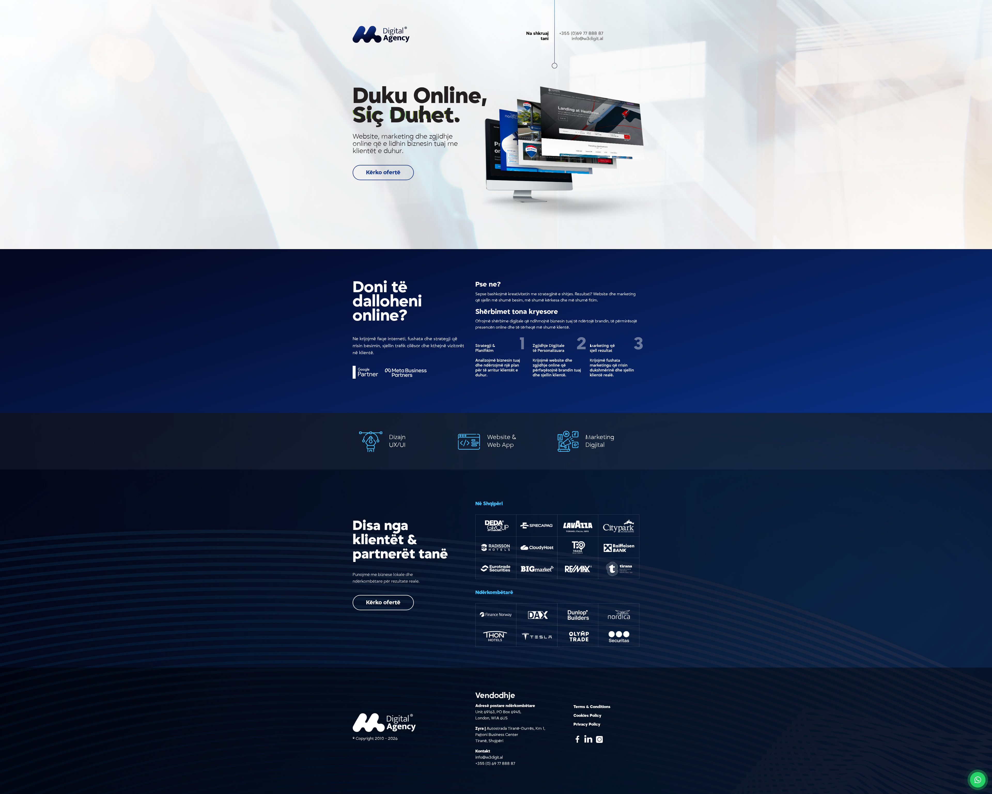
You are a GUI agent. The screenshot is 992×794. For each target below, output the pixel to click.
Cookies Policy (587, 715)
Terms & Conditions (592, 706)
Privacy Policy (587, 724)
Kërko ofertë (383, 172)
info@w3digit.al (587, 38)
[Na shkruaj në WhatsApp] (978, 780)
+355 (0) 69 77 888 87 (495, 763)
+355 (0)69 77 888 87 (581, 33)
